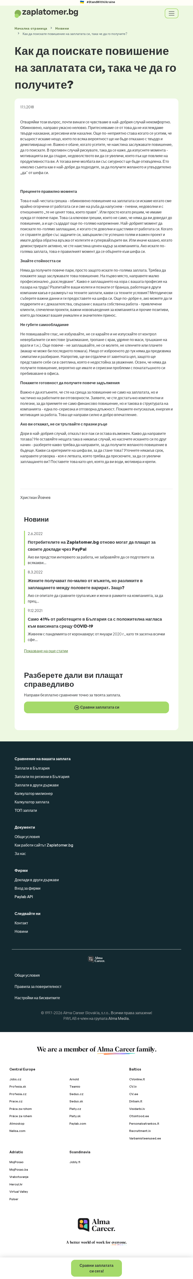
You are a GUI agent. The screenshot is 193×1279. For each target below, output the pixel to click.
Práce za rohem (20, 1116)
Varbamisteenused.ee (145, 1138)
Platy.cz (75, 1109)
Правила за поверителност (38, 986)
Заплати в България (32, 768)
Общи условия (27, 836)
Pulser (13, 1199)
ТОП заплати (26, 810)
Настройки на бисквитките (37, 997)
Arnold (74, 1079)
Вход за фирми (27, 888)
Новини (62, 28)
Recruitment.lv (140, 1131)
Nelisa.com (17, 1131)
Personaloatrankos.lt (144, 1123)
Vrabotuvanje (18, 1177)
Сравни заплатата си (99, 707)
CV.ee (133, 1094)
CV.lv (133, 1086)
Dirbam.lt (135, 1101)
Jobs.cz (15, 1079)
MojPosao (16, 1162)
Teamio (74, 1086)
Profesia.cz (18, 1094)
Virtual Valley (18, 1191)
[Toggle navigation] (171, 13)
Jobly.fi (74, 1162)
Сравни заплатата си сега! (96, 1268)
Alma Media (118, 1018)
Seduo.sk (76, 1101)
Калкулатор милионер (34, 793)
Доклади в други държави (37, 879)
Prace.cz (16, 1101)
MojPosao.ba (18, 1169)
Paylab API (24, 896)
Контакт (21, 923)
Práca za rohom (20, 1109)
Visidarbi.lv (137, 1109)
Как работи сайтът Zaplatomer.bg (44, 845)
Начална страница (31, 28)
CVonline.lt (137, 1079)
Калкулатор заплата (32, 802)
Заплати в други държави (37, 785)
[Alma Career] (96, 1224)
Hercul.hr (16, 1184)
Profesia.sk (17, 1086)
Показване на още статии (46, 651)
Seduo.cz (76, 1094)
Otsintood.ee (139, 1116)
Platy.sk (75, 1116)
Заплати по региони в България (42, 776)
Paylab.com (77, 1123)
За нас (20, 853)
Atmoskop (16, 1123)
